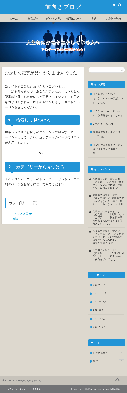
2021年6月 (99, 327)
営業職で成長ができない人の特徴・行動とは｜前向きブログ (108, 185)
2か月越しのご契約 (103, 124)
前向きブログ (63, 6)
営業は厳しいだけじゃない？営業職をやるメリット (108, 113)
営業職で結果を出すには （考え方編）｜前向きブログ (108, 256)
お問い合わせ (113, 19)
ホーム (13, 18)
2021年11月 (100, 302)
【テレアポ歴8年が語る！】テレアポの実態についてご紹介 (108, 98)
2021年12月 (100, 293)
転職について (73, 19)
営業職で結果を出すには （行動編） (108, 134)
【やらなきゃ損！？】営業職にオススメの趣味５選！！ (108, 149)
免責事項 (37, 389)
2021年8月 (99, 310)
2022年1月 (99, 285)
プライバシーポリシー (17, 389)
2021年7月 (99, 318)
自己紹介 (33, 18)
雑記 (94, 18)
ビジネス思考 (53, 19)
